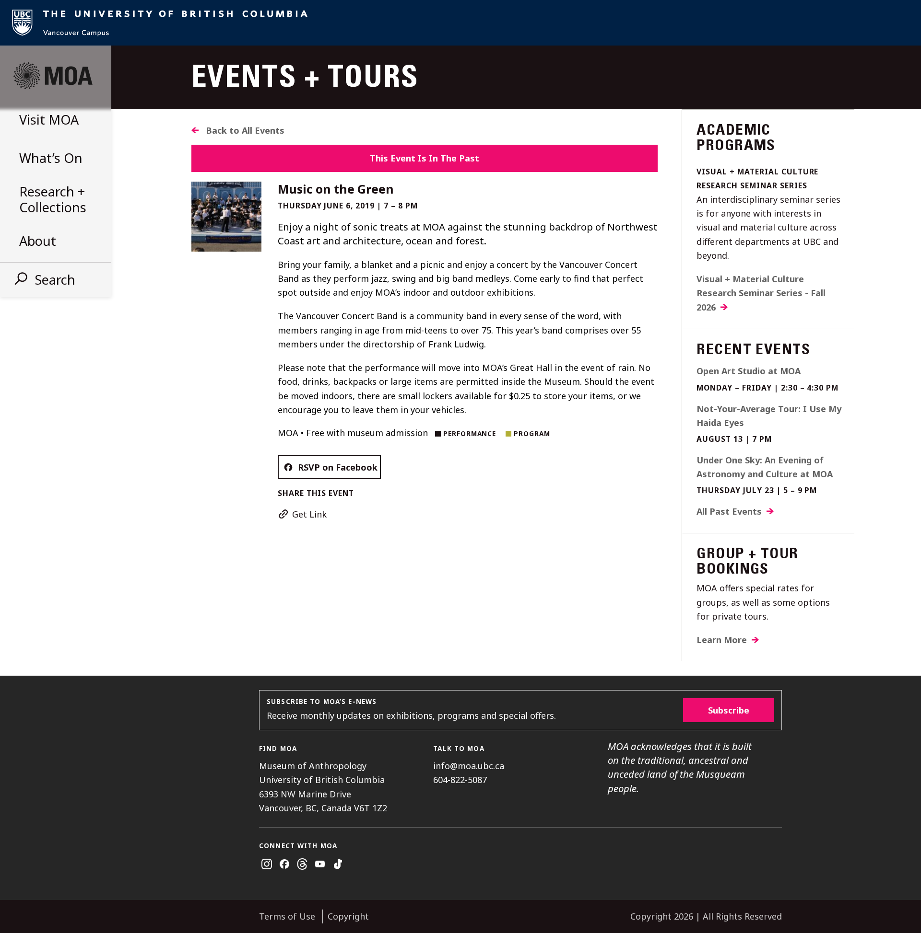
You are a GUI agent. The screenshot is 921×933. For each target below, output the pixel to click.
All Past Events (729, 511)
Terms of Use (287, 916)
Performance (469, 433)
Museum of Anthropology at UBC (53, 76)
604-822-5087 (460, 779)
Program (532, 433)
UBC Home (460, 23)
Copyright (348, 916)
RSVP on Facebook (338, 467)
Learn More (722, 639)
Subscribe (728, 710)
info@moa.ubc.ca (468, 766)
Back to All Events (245, 130)
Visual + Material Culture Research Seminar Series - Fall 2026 (761, 293)
